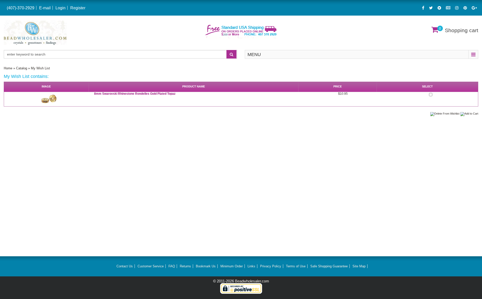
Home (8, 68)
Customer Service (151, 266)
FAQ (171, 266)
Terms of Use (296, 266)
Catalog (21, 68)
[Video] (439, 8)
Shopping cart (461, 30)
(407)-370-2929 (20, 8)
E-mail (45, 8)
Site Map (359, 266)
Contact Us (124, 266)
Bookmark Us (206, 266)
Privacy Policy (270, 266)
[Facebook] (423, 8)
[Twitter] (431, 8)
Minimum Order (231, 266)
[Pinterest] (465, 8)
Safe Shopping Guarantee (329, 266)
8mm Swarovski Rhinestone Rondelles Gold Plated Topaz (134, 93)
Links (251, 266)
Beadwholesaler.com (252, 281)
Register (77, 8)
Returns (185, 266)
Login (60, 8)
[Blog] (448, 8)
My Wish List (40, 68)
